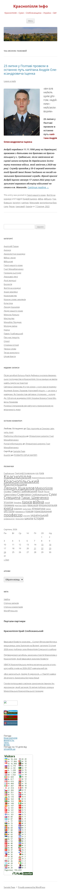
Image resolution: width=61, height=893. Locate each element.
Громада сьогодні (12, 272)
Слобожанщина (39, 494)
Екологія (8, 284)
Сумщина (12, 497)
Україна (17, 502)
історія (39, 518)
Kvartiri (7, 455)
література (38, 508)
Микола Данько (11, 314)
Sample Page (19, 451)
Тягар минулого (11, 352)
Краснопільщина (15, 484)
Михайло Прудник (13, 322)
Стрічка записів (11, 603)
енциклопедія (48, 505)
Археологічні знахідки (14, 253)
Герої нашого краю (36, 195)
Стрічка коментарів (13, 606)
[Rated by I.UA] (11, 704)
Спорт (7, 341)
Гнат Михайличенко (13, 269)
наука (48, 509)
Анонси (7, 250)
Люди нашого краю (13, 310)
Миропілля (44, 488)
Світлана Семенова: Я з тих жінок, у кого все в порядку (30, 386)
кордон (18, 508)
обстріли (9, 511)
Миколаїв (34, 202)
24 (5, 552)
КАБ (37, 473)
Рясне (12, 206)
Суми (53, 494)
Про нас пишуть (12, 337)
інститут (16, 202)
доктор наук (21, 505)
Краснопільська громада (42, 477)
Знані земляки (11, 291)
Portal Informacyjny (13, 443)
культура (27, 508)
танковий (20, 206)
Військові (8, 261)
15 (42, 544)
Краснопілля (17, 476)
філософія (19, 519)
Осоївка (7, 491)
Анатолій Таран (11, 246)
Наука (7, 329)
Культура (8, 303)
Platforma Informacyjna (15, 436)
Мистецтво (9, 318)
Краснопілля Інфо (30, 6)
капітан (25, 202)
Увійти (7, 599)
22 (42, 548)
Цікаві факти (10, 356)
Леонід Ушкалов (12, 307)
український (39, 515)
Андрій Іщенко (30, 198)
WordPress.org (11, 610)
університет (9, 518)
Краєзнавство (10, 295)
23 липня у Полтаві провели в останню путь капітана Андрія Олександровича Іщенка (30, 70)
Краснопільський (21, 481)
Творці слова (10, 348)
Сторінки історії (11, 345)
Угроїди (8, 502)
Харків (29, 206)
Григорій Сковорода (25, 473)
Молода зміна (10, 326)
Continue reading (38, 187)
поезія (29, 511)
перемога (20, 511)
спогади (26, 515)
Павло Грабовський (13, 333)
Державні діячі (11, 276)
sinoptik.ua (9, 748)
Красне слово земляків (15, 299)
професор (13, 514)
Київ (41, 473)
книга (8, 508)
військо (47, 198)
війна (40, 198)
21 (35, 548)
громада (9, 505)
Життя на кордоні (12, 288)
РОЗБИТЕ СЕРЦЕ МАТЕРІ (25, 455)
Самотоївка (10, 494)
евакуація (32, 505)
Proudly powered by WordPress (31, 887)
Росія (40, 491)
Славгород (24, 494)
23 (50, 548)
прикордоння (43, 511)
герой (47, 502)
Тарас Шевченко (35, 497)
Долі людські (10, 280)
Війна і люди (10, 257)
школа (28, 518)
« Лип (6, 559)
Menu (30, 21)
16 (50, 544)
